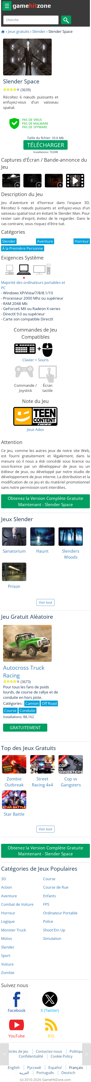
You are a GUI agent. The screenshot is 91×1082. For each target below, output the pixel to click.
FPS (46, 904)
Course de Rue (55, 887)
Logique (8, 921)
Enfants (49, 895)
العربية (24, 1072)
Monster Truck (13, 930)
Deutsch (68, 1072)
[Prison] (14, 572)
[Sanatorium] (14, 536)
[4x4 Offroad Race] (4, 1054)
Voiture (7, 964)
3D (3, 878)
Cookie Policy (61, 1056)
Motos (6, 938)
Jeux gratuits (18, 31)
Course (49, 878)
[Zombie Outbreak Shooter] (14, 764)
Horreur (8, 912)
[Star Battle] (14, 799)
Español (55, 1067)
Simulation (52, 938)
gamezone (32, 5)
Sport (5, 955)
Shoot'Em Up (54, 930)
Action (6, 887)
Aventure (9, 895)
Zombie (7, 972)
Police (48, 921)
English (14, 1067)
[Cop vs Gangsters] (71, 764)
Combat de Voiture (17, 904)
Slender (39, 31)
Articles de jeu (16, 1051)
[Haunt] (42, 536)
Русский (34, 1067)
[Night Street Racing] (86, 1054)
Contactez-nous (49, 1051)
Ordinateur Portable (60, 912)
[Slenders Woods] (71, 536)
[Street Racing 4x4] (42, 764)
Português (45, 1072)
